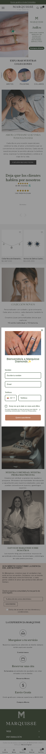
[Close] (42, 330)
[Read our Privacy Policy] (39, 409)
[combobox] (11, 398)
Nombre (8, 370)
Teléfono (8, 392)
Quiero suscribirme (23, 418)
